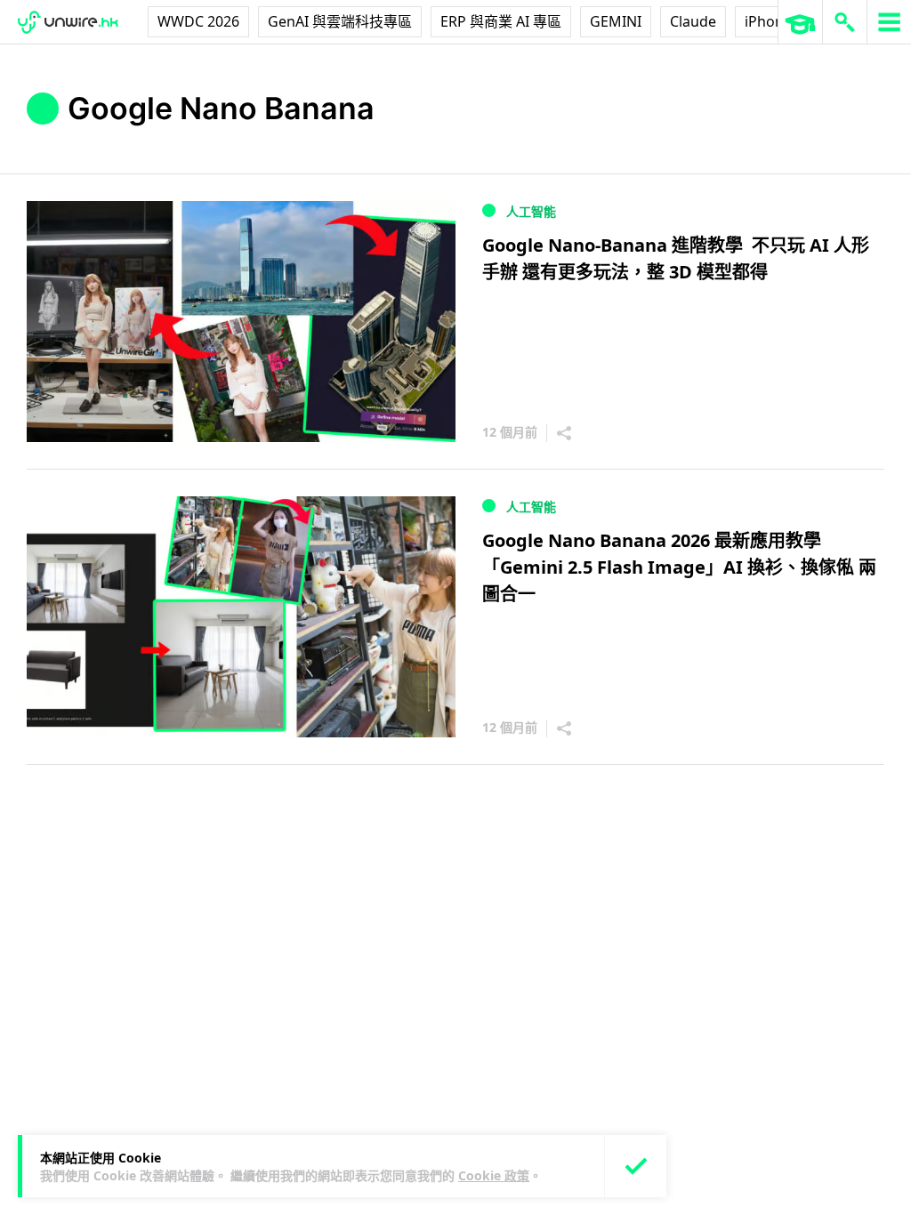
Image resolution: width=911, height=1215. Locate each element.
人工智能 (531, 211)
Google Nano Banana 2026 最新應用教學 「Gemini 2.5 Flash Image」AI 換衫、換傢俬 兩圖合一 (679, 567)
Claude (693, 21)
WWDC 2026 (198, 21)
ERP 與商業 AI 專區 (500, 21)
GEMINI (615, 21)
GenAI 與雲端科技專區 (340, 21)
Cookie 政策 (493, 1175)
